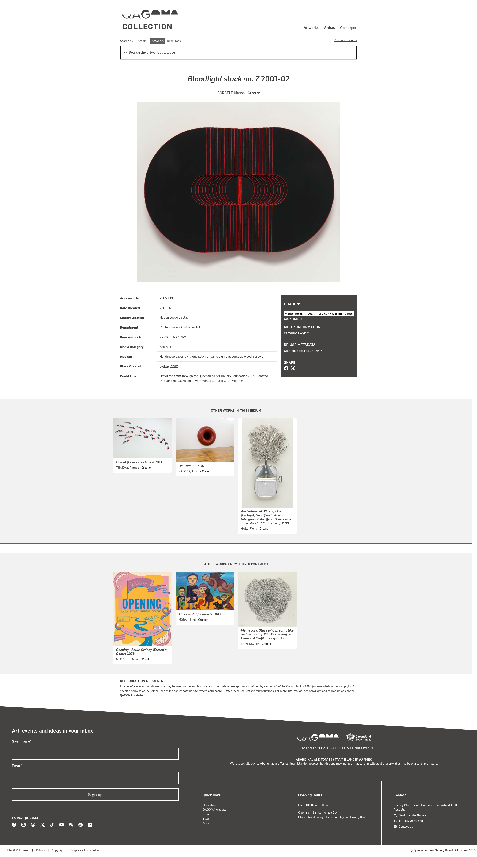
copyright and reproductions (327, 691)
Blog (206, 818)
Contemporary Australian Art (180, 327)
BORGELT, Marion (231, 92)
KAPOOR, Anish (189, 471)
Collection (147, 26)
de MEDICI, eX (250, 643)
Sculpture (166, 347)
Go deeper (348, 27)
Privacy (41, 850)
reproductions (265, 691)
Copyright (58, 850)
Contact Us (406, 826)
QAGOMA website (214, 809)
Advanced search (345, 40)
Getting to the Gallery (413, 815)
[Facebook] (286, 369)
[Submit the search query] (123, 52)
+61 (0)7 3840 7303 (411, 821)
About (207, 823)
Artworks (311, 27)
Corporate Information (85, 850)
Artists (329, 27)
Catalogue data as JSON (301, 350)
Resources (174, 41)
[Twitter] (293, 369)
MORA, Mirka (187, 619)
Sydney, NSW (169, 366)
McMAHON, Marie (127, 659)
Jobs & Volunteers (18, 850)
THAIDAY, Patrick (127, 467)
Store (206, 814)
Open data (209, 805)
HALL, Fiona (249, 528)
